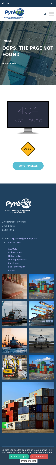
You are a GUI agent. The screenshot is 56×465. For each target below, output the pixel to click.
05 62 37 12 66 (14, 242)
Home (5, 63)
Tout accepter (19, 456)
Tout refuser (40, 456)
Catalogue (13, 263)
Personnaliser (28, 461)
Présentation (15, 252)
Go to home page (28, 165)
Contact (12, 270)
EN (50, 3)
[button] (51, 13)
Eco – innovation (16, 266)
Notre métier (15, 255)
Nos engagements (17, 259)
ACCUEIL (12, 248)
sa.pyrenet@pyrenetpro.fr (23, 238)
